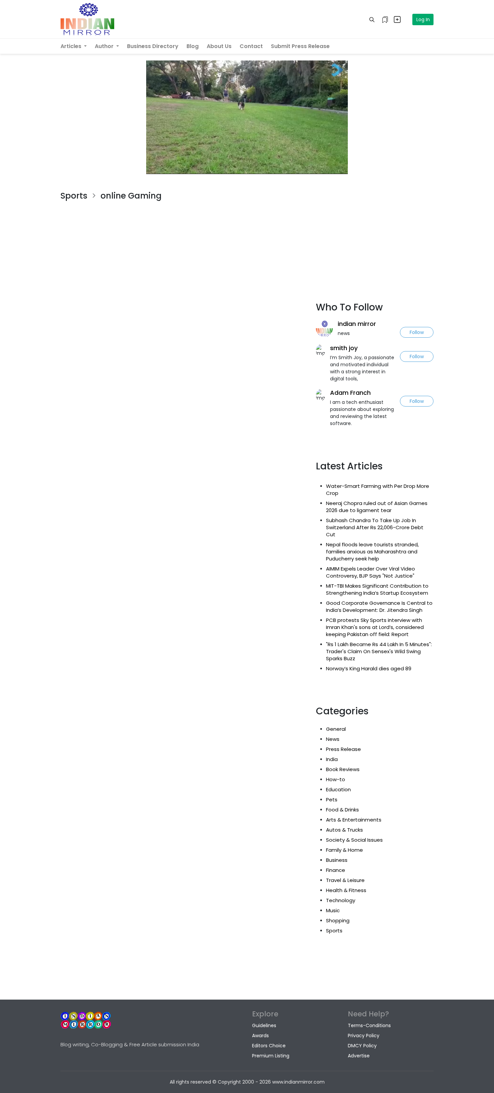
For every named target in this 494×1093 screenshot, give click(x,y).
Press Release (343, 749)
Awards (260, 1035)
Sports (334, 930)
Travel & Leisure (345, 880)
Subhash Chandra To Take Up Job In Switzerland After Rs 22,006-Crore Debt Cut (374, 527)
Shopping (337, 920)
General (336, 728)
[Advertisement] (183, 241)
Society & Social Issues (354, 839)
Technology (340, 900)
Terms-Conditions (369, 1025)
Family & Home (344, 849)
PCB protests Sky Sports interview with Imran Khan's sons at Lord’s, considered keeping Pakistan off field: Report (375, 627)
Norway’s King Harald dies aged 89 (368, 668)
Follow (417, 332)
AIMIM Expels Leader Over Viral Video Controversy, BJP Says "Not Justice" (370, 572)
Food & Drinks (342, 809)
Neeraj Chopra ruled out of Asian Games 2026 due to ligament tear (376, 507)
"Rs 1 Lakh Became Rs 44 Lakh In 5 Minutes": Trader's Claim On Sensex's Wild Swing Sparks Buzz (379, 651)
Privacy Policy (363, 1035)
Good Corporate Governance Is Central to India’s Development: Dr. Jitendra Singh (379, 606)
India (332, 759)
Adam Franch (350, 392)
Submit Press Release (300, 46)
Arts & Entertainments (353, 819)
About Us (219, 46)
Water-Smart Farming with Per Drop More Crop (377, 489)
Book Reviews (343, 769)
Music (333, 910)
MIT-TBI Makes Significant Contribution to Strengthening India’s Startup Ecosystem (377, 589)
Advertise (359, 1055)
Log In (423, 19)
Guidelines (264, 1025)
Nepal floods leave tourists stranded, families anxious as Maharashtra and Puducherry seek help (372, 551)
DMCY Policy (362, 1045)
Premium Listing (270, 1055)
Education (338, 789)
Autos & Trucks (344, 829)
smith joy (344, 348)
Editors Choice (269, 1045)
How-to (335, 779)
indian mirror (357, 324)
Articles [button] (71, 46)
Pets (331, 799)
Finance (335, 870)
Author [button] (105, 46)
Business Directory (152, 46)
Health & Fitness (346, 890)
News (332, 739)
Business (336, 860)
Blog (193, 46)
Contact (251, 46)
